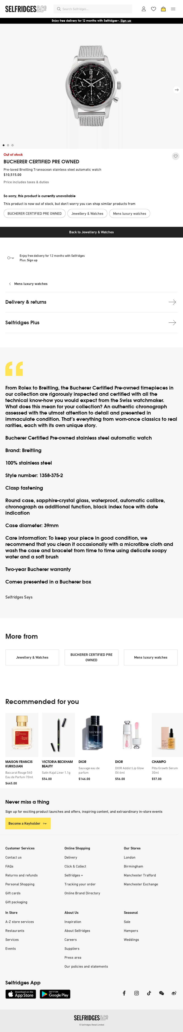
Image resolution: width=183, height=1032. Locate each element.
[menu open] (173, 8)
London (129, 857)
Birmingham (133, 866)
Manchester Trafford (140, 875)
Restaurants (14, 931)
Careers (70, 939)
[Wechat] (161, 996)
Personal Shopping (19, 884)
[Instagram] (136, 996)
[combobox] (96, 9)
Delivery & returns (25, 302)
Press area (72, 957)
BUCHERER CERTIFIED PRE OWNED (41, 162)
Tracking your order (80, 884)
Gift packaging (16, 902)
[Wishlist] (153, 8)
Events (10, 948)
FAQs (9, 866)
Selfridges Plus (22, 322)
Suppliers (71, 948)
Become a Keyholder (24, 823)
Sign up (126, 21)
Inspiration (72, 922)
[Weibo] (174, 996)
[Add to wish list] (175, 156)
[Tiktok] (149, 996)
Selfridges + (73, 875)
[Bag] (163, 8)
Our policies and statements (86, 966)
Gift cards (13, 893)
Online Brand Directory (82, 893)
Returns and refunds (21, 875)
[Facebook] (124, 996)
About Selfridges (77, 931)
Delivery (70, 857)
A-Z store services (19, 922)
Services (12, 939)
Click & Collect (75, 866)
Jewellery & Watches (32, 657)
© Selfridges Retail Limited (91, 1025)
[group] (91, 750)
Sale (127, 922)
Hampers (131, 931)
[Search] (58, 8)
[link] (21, 774)
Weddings (131, 939)
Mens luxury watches (31, 284)
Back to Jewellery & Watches (91, 232)
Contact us (13, 857)
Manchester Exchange (141, 884)
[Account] (143, 8)
